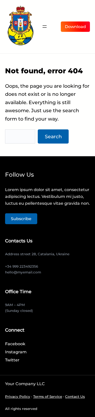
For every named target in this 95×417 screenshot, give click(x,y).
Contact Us (75, 397)
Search (53, 136)
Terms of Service (47, 397)
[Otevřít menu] (45, 27)
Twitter (12, 360)
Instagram (16, 352)
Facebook (15, 343)
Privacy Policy (17, 397)
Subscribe (21, 218)
